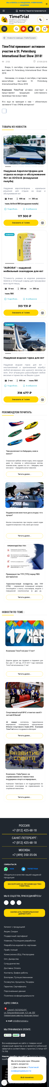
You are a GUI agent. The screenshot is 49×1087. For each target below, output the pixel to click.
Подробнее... (12, 209)
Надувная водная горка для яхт (24, 357)
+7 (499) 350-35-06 (24, 855)
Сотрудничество (12, 963)
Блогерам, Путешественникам (18, 977)
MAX (12, 869)
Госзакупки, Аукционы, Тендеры (19, 982)
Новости (7, 612)
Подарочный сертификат (16, 936)
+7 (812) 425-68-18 (24, 830)
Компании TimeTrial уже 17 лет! (20, 651)
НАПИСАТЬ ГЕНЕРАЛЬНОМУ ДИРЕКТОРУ (24, 913)
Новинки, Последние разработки (20, 941)
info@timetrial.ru (20, 1021)
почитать (25, 412)
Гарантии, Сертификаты (15, 986)
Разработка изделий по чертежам (20, 945)
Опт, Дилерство (11, 959)
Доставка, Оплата (12, 968)
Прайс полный (11, 950)
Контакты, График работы (16, 973)
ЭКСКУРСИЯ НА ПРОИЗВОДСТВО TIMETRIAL (24, 885)
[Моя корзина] (37, 29)
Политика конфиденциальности (19, 996)
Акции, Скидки (11, 931)
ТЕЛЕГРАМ (32, 869)
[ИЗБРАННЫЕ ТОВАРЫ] (44, 28)
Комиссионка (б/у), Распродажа (19, 954)
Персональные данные (15, 991)
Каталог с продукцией (14, 927)
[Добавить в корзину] (42, 223)
